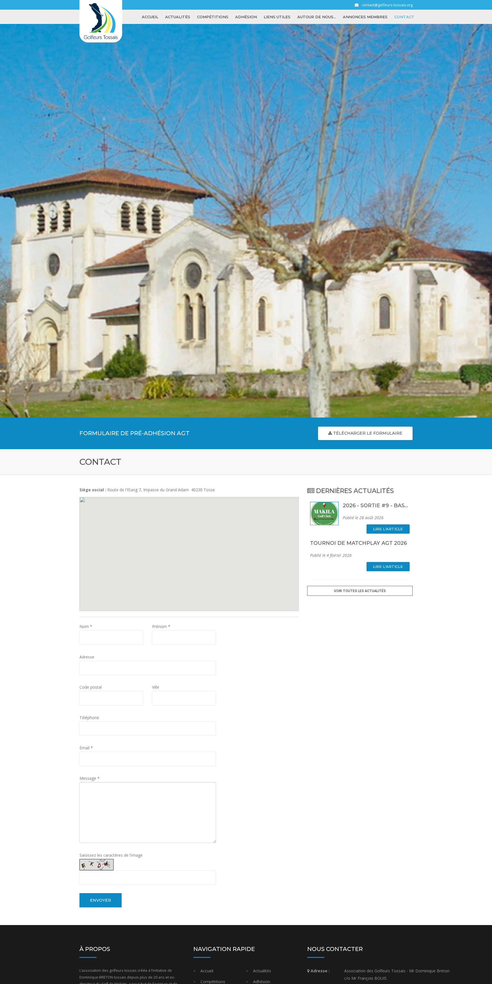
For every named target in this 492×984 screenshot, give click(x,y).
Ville (155, 687)
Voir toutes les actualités (360, 591)
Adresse (86, 657)
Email (86, 747)
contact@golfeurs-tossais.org (387, 4)
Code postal (90, 687)
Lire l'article (388, 529)
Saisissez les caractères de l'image (111, 855)
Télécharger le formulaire (367, 433)
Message (89, 778)
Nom (85, 626)
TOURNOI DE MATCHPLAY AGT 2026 (358, 543)
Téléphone (89, 717)
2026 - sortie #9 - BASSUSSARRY (388, 505)
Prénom (161, 626)
